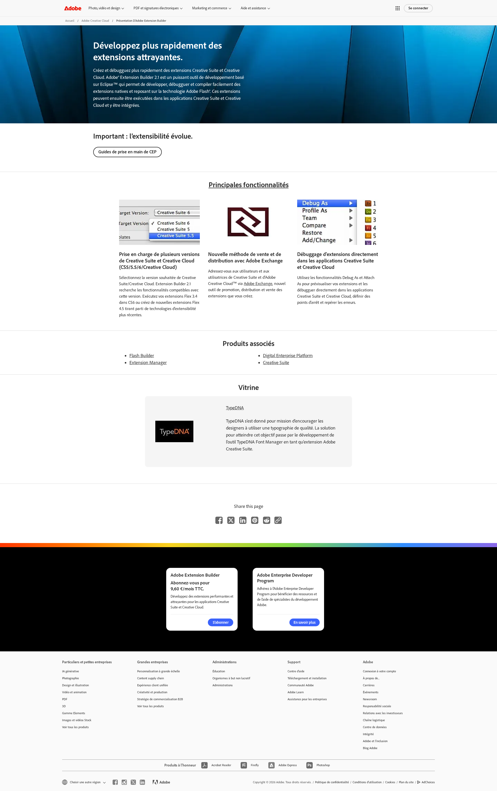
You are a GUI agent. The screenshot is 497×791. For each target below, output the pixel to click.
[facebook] (115, 782)
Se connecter (418, 8)
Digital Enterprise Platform (288, 355)
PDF (64, 699)
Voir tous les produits (75, 727)
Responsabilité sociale (377, 706)
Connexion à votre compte (379, 671)
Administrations (223, 685)
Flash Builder (141, 355)
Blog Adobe (370, 748)
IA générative (70, 671)
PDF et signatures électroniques (156, 8)
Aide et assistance (253, 8)
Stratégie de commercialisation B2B (160, 699)
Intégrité (368, 734)
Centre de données (375, 727)
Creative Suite (276, 362)
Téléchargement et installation (307, 678)
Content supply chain (150, 678)
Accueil (69, 20)
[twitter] (133, 782)
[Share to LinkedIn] (242, 520)
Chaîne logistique (374, 720)
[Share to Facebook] (219, 520)
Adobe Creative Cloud (95, 20)
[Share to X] (231, 520)
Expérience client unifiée (152, 685)
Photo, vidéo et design (104, 8)
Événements (370, 692)
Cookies (390, 782)
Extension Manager (148, 362)
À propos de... (371, 678)
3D (64, 706)
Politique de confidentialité (332, 782)
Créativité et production (152, 692)
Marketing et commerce (209, 8)
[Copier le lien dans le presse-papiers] (278, 520)
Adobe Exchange (258, 283)
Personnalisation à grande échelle (158, 671)
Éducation (219, 671)
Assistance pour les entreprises (307, 699)
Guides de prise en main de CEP (127, 151)
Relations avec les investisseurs (383, 713)
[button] (397, 8)
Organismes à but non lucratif (231, 678)
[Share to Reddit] (266, 520)
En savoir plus (305, 622)
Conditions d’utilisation (367, 782)
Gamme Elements (73, 713)
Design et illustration (75, 685)
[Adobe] (72, 8)
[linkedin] (142, 782)
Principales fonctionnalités (249, 184)
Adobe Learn (296, 692)
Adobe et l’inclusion (375, 741)
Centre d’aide (296, 671)
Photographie (70, 678)
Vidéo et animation (74, 692)
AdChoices (428, 782)
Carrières (369, 685)
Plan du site (406, 782)
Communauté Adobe (301, 685)
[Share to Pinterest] (254, 520)
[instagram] (124, 782)
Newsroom (370, 699)
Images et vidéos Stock (76, 720)
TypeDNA (235, 408)
